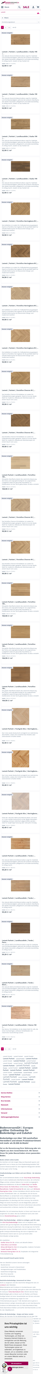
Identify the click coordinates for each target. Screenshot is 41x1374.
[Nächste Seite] (5, 27)
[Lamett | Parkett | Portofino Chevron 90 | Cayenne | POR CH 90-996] (20, 420)
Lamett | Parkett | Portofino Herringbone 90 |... (20, 221)
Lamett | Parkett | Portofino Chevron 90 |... (18, 390)
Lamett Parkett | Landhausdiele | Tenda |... (18, 856)
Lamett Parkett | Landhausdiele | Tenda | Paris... (18, 941)
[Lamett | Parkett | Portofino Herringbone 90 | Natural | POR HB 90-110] (20, 335)
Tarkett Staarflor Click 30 (8, 1249)
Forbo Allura (15, 1187)
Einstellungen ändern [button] (16, 1367)
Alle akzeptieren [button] (16, 1363)
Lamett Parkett (8, 1056)
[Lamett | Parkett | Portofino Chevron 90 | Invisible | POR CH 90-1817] (20, 504)
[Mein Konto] (33, 7)
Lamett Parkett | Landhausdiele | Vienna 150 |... (19, 1026)
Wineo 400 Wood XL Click (9, 1247)
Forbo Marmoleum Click (16, 1292)
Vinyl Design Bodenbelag (32, 1178)
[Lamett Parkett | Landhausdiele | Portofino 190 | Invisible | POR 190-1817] (20, 462)
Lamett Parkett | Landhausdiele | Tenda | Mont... (18, 984)
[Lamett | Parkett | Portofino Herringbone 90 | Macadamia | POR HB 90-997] (20, 208)
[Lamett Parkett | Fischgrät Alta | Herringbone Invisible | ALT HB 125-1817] (20, 716)
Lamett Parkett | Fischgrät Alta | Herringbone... (20, 729)
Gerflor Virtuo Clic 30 (7, 1242)
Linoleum (3, 1285)
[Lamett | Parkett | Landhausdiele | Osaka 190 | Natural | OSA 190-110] (20, 39)
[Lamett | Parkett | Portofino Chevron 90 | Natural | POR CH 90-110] (20, 547)
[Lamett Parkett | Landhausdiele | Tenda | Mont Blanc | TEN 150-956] (20, 970)
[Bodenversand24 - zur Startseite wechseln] (10, 2)
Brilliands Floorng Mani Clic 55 (10, 1251)
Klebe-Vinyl (25, 1184)
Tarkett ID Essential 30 (16, 1189)
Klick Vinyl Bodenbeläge (10, 1222)
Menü (7, 7)
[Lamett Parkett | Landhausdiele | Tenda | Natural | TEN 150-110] (20, 843)
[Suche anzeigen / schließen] (19, 7)
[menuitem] (5, 7)
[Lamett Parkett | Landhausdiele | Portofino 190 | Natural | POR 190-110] (20, 589)
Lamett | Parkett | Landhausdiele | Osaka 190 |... (19, 53)
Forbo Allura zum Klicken (9, 1245)
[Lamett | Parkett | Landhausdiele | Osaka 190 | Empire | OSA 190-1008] (20, 124)
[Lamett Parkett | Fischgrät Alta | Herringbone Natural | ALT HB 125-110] (20, 758)
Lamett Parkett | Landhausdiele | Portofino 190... (18, 476)
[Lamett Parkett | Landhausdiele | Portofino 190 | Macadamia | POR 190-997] (20, 631)
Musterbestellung (10, 1216)
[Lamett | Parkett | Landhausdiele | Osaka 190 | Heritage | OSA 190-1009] (20, 166)
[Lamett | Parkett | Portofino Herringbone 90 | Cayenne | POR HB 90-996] (20, 251)
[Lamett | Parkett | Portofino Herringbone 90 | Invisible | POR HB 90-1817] (20, 293)
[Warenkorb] (38, 7)
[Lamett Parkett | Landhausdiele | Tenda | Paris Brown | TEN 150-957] (20, 928)
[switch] (4, 1371)
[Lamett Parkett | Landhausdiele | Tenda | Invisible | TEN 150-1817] (20, 885)
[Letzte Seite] (9, 27)
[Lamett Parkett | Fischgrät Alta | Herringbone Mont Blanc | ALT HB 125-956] (20, 801)
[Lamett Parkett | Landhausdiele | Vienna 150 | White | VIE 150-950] (20, 1012)
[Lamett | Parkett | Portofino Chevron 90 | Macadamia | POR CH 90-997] (20, 378)
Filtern (6, 18)
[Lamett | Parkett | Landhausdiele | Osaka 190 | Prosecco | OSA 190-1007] (20, 81)
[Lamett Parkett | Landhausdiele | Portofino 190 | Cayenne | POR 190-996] (20, 674)
